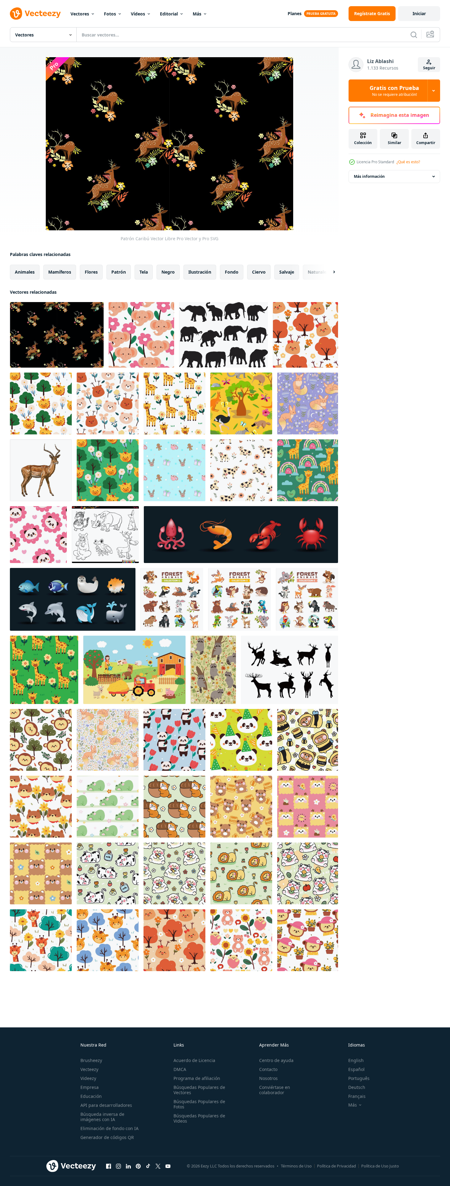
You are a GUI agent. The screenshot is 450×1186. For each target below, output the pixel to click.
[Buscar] (414, 34)
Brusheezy (91, 1060)
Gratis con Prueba (394, 90)
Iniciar (419, 13)
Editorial (169, 14)
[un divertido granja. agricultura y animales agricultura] (134, 670)
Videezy (88, 1078)
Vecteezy (89, 1069)
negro (168, 272)
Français (357, 1096)
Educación (91, 1096)
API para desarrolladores (106, 1105)
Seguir (429, 67)
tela (143, 272)
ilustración (199, 272)
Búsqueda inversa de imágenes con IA (102, 1116)
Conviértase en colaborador (274, 1089)
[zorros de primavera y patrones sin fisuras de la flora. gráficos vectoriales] (307, 403)
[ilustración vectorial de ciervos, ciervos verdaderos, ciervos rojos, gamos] (41, 470)
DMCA (180, 1069)
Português (359, 1078)
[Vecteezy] (35, 13)
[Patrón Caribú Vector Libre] (57, 335)
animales (25, 272)
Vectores (80, 14)
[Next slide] (329, 272)
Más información (369, 176)
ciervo (259, 272)
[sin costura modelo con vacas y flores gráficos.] (241, 470)
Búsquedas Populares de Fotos (199, 1104)
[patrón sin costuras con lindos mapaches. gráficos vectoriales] (213, 670)
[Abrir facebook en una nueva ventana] (108, 1165)
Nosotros (268, 1078)
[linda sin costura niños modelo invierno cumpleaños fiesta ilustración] (174, 470)
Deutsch (356, 1087)
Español (356, 1069)
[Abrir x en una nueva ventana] (158, 1165)
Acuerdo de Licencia (194, 1060)
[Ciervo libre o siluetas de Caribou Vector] (289, 670)
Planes (295, 13)
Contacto (268, 1069)
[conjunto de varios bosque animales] (171, 599)
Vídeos (138, 14)
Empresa (89, 1087)
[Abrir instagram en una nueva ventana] (118, 1165)
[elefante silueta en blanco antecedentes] (223, 335)
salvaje (286, 272)
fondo (231, 272)
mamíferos (59, 272)
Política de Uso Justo (380, 1166)
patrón (118, 272)
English (356, 1060)
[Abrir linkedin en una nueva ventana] (128, 1165)
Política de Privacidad (336, 1166)
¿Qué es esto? (408, 161)
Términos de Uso (296, 1166)
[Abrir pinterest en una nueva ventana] (138, 1165)
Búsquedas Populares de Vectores (199, 1089)
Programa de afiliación (197, 1078)
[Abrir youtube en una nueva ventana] (167, 1165)
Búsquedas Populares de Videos (199, 1118)
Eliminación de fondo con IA (109, 1128)
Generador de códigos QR (107, 1137)
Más (197, 14)
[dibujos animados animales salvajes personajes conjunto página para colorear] (105, 534)
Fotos (110, 14)
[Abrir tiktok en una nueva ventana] (148, 1165)
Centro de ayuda (276, 1060)
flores (91, 272)
